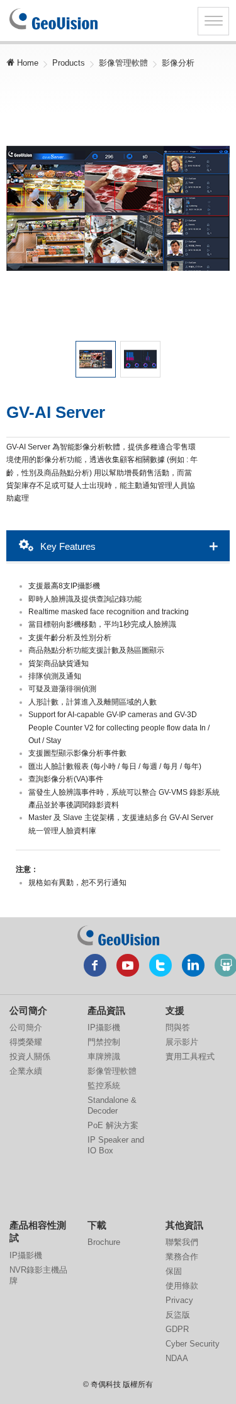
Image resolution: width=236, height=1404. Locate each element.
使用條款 (182, 1285)
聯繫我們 (182, 1242)
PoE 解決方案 (112, 1125)
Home (26, 63)
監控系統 (103, 1085)
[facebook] (95, 965)
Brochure (103, 1242)
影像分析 (178, 63)
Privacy (179, 1300)
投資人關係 (29, 1056)
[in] (193, 965)
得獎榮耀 (25, 1042)
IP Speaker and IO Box (115, 1145)
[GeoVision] (118, 935)
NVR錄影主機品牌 (38, 1275)
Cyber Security (193, 1343)
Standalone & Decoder (112, 1105)
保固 (174, 1271)
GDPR (177, 1329)
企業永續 (25, 1071)
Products (68, 63)
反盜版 (178, 1314)
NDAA (177, 1358)
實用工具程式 (190, 1056)
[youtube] (127, 965)
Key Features (67, 546)
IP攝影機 (103, 1027)
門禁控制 (103, 1042)
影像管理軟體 (123, 63)
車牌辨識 (103, 1056)
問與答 (178, 1027)
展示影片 (182, 1042)
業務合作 (182, 1256)
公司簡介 (25, 1027)
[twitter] (160, 965)
